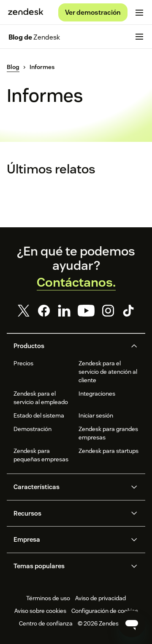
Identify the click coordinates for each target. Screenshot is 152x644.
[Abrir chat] (131, 623)
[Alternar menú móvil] (139, 12)
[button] (69, 346)
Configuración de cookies (104, 611)
